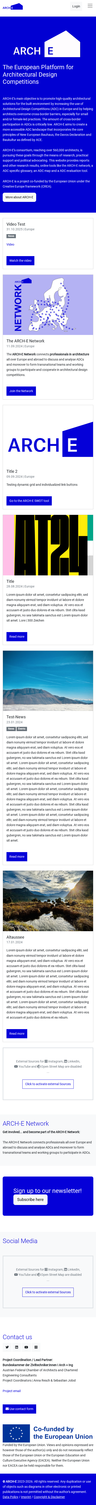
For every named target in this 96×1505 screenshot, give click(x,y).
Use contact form (21, 1409)
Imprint (26, 1497)
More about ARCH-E (19, 197)
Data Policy (10, 1497)
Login (76, 6)
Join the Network (21, 391)
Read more (16, 637)
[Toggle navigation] (90, 6)
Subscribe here (30, 1199)
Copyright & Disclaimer (49, 1497)
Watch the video (20, 261)
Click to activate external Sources (48, 1084)
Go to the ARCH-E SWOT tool (29, 501)
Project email (12, 1391)
